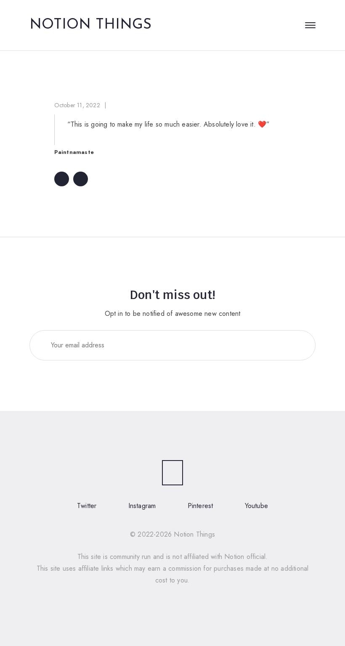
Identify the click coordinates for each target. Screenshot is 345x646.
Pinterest (200, 506)
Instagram (142, 506)
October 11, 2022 (77, 105)
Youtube (256, 506)
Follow (291, 345)
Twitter (86, 506)
